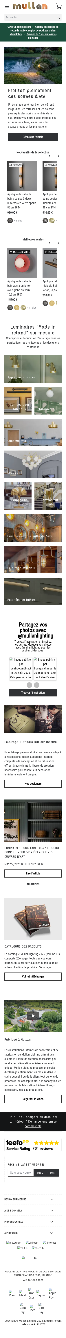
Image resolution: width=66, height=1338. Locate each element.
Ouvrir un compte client (19, 26)
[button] (21, 669)
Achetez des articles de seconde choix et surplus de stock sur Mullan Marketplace (34, 30)
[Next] (59, 156)
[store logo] (30, 5)
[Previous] (51, 156)
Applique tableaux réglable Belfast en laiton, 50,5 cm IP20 (54, 286)
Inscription (46, 1172)
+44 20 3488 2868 (33, 1280)
